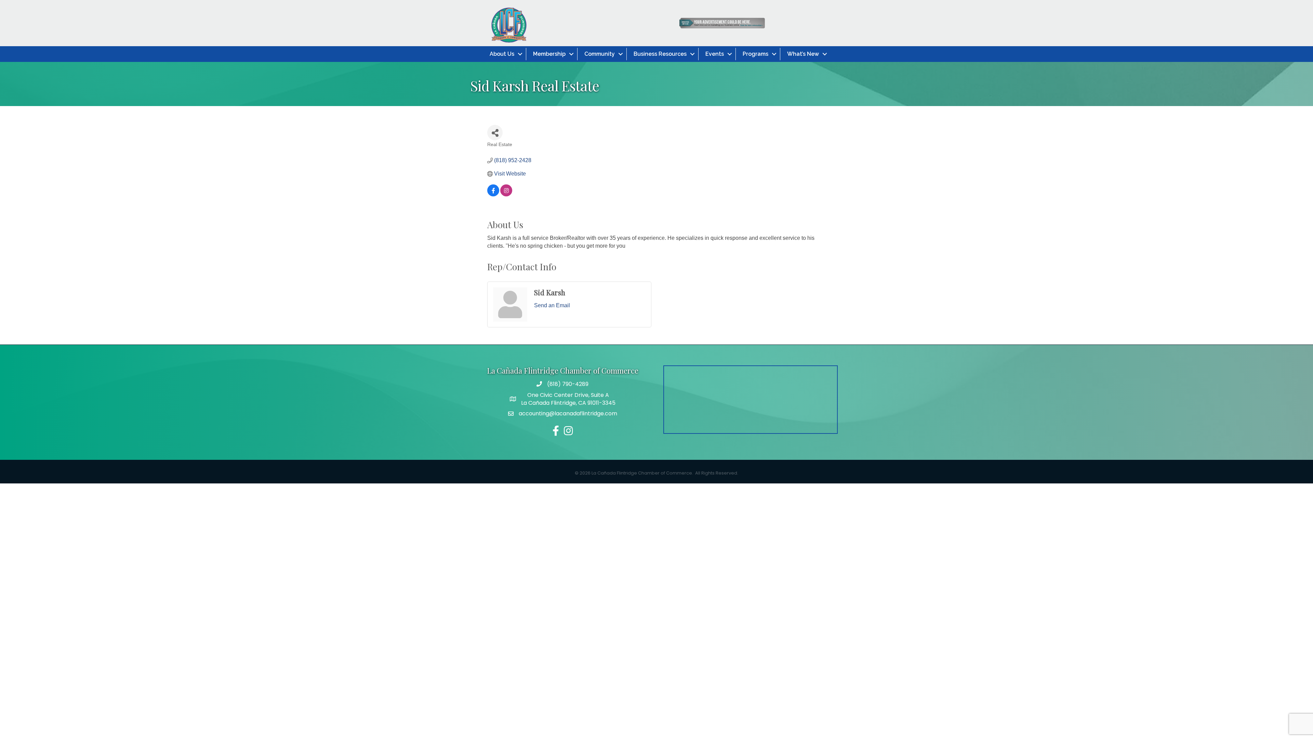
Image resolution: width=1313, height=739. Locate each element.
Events (714, 54)
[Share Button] (495, 132)
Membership (549, 54)
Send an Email (552, 305)
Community (599, 54)
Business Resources (660, 54)
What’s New (803, 54)
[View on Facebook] (493, 194)
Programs (755, 54)
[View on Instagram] (506, 194)
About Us (502, 54)
